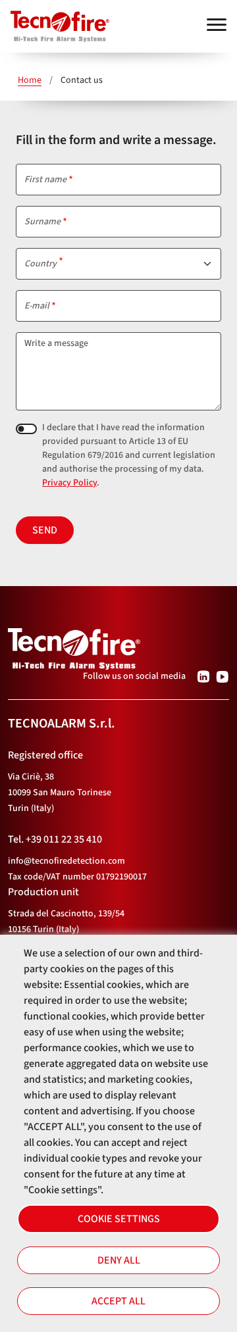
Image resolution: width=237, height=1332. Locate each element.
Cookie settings (119, 1219)
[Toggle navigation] (216, 24)
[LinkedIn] (203, 676)
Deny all (118, 1260)
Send (44, 530)
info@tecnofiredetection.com (66, 861)
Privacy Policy (69, 482)
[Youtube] (222, 676)
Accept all (118, 1301)
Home (29, 80)
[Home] (54, 20)
